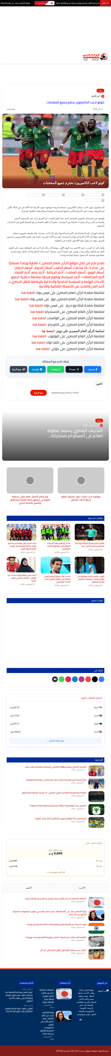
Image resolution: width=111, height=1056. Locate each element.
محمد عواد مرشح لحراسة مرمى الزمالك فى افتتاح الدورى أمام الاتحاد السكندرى (56, 579)
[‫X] (101, 1019)
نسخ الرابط (16, 369)
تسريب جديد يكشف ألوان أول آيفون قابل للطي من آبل (63, 950)
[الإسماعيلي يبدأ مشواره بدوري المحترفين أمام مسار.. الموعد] (96, 822)
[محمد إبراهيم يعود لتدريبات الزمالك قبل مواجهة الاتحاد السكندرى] (55, 532)
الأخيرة (82, 887)
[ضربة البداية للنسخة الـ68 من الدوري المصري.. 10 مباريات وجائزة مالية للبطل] (96, 796)
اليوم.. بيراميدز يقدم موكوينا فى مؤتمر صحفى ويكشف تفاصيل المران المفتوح (90, 579)
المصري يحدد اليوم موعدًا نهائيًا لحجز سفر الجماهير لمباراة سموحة (58, 805)
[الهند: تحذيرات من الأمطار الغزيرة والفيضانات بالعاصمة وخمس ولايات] (96, 928)
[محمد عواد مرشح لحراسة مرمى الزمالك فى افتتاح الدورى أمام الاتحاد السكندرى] (55, 565)
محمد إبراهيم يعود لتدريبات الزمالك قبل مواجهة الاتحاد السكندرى (58, 546)
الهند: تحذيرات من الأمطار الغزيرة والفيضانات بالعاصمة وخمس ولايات (56, 924)
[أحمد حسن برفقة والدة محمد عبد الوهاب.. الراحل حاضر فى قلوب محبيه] (21, 564)
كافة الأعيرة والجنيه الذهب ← (55, 872)
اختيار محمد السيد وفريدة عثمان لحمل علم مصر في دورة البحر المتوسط (56, 780)
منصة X (72, 369)
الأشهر (29, 887)
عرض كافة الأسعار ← (55, 740)
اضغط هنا (37, 311)
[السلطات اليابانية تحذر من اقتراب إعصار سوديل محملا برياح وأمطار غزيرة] (96, 902)
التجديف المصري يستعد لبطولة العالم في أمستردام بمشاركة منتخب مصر (75, 435)
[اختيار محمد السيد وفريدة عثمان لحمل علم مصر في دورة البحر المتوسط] (96, 783)
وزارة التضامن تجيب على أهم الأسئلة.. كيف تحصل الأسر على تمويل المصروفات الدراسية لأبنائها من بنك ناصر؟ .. (49, 913)
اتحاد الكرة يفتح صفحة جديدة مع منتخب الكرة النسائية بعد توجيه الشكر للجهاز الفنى (22, 546)
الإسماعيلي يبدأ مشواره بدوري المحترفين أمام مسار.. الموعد (60, 818)
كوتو (99, 383)
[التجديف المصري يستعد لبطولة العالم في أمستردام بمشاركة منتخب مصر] (96, 770)
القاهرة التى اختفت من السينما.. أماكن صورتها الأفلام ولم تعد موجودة (56, 937)
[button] (106, 78)
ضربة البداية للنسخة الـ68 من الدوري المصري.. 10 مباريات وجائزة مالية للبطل (54, 793)
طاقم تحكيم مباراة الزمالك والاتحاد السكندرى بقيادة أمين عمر (89, 544)
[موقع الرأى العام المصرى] (95, 57)
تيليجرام (35, 369)
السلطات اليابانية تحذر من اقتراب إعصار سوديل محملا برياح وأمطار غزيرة (55, 898)
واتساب (54, 369)
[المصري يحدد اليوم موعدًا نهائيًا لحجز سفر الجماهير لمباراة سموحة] (96, 809)
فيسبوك (91, 369)
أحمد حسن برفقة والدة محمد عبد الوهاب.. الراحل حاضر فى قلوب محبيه (22, 578)
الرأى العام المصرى (54, 263)
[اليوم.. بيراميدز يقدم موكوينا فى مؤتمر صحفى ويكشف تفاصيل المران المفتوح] (89, 565)
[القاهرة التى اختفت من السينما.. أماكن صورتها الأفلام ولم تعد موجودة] (96, 941)
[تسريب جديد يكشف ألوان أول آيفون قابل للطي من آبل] (96, 954)
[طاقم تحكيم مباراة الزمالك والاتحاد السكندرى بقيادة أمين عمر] (89, 532)
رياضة (100, 90)
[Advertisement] (55, 28)
